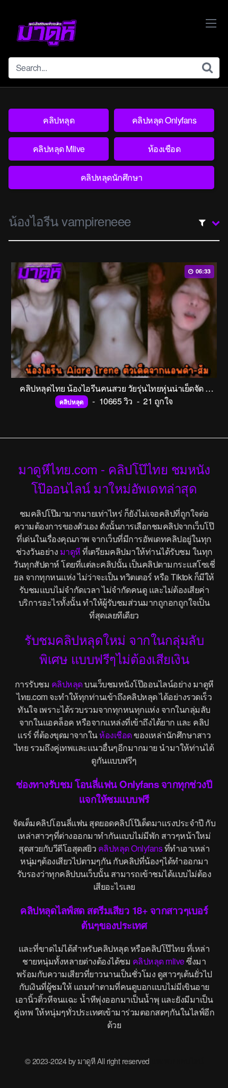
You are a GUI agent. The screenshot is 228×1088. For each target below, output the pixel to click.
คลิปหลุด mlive (159, 961)
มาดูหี (70, 551)
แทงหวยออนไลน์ (177, 1060)
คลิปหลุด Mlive (59, 149)
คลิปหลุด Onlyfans (164, 120)
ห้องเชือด (164, 149)
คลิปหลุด (58, 120)
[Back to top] (209, 1064)
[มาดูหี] (46, 33)
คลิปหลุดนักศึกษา (112, 177)
